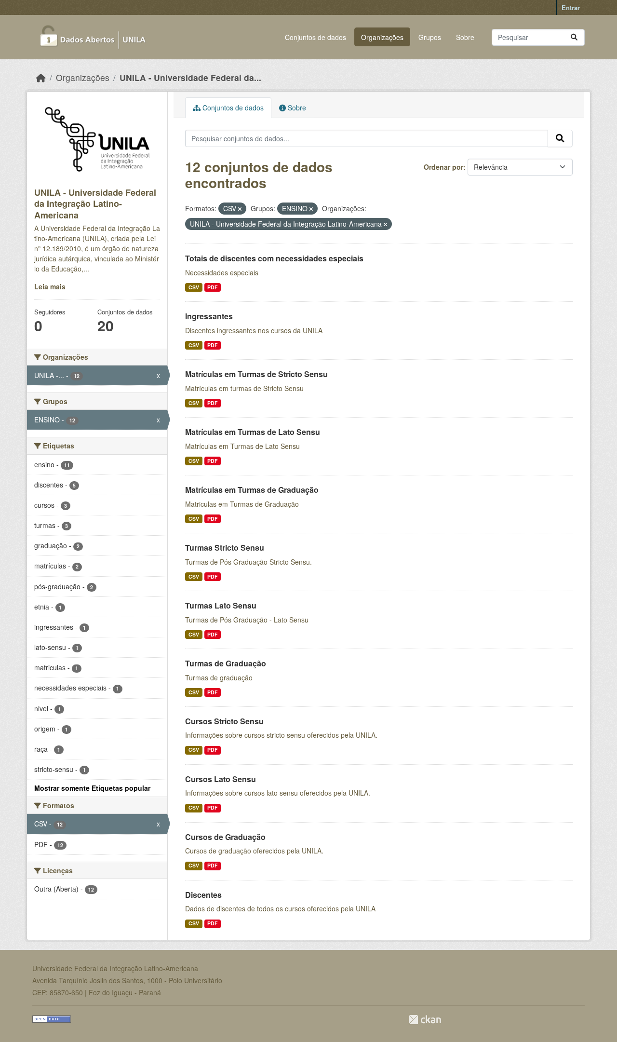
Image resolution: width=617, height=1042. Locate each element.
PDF (212, 287)
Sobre (465, 37)
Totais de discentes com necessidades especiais (274, 258)
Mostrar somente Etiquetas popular (92, 788)
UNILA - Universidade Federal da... (190, 77)
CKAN (424, 1020)
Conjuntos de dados (315, 37)
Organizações (382, 37)
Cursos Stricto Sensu (224, 721)
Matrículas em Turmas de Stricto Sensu (256, 373)
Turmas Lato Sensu (220, 605)
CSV (193, 287)
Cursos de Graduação (225, 836)
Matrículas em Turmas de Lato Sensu (252, 431)
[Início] (41, 77)
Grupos (429, 37)
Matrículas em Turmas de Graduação (252, 489)
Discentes (203, 894)
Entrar (571, 7)
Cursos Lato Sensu (220, 779)
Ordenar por (443, 167)
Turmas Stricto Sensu (224, 547)
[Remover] (239, 209)
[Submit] (574, 37)
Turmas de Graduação (225, 663)
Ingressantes (209, 316)
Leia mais (50, 286)
